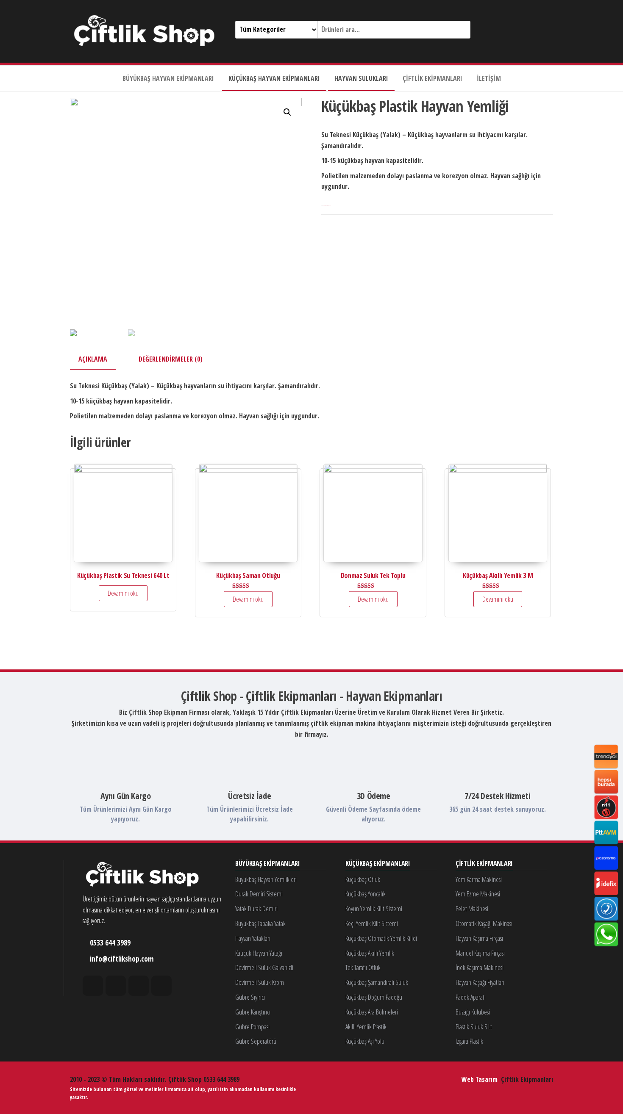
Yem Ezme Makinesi (478, 893)
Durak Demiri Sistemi (259, 893)
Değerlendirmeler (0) (171, 359)
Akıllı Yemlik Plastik (366, 1026)
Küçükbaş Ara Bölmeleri (371, 1012)
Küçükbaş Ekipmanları (377, 864)
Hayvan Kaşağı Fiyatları (480, 982)
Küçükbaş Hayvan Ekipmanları (274, 78)
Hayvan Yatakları (252, 938)
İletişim (489, 78)
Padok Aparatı (471, 997)
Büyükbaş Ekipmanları (267, 864)
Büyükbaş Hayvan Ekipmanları (168, 78)
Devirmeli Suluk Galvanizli (264, 967)
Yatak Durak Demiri (256, 908)
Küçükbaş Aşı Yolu (364, 1041)
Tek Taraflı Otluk (363, 967)
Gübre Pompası (252, 1026)
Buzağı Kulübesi (473, 1012)
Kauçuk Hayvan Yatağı (258, 953)
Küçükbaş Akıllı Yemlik (369, 953)
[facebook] (93, 986)
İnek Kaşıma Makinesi (479, 967)
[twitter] (138, 986)
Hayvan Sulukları (361, 78)
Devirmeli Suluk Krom (259, 982)
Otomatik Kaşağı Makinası (484, 923)
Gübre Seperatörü (255, 1041)
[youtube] (161, 986)
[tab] (99, 360)
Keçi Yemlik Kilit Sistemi (371, 923)
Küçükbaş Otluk (362, 879)
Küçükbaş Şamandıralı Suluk (376, 982)
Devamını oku (123, 593)
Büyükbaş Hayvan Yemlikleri (266, 879)
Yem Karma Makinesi (479, 879)
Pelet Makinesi (472, 908)
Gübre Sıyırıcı (250, 997)
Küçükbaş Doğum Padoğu (373, 997)
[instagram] (116, 986)
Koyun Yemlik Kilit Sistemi (373, 908)
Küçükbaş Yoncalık (365, 893)
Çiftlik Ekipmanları (432, 78)
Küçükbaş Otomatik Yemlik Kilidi (381, 938)
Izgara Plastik (469, 1041)
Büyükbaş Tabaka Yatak (260, 923)
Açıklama (92, 359)
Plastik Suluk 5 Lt (474, 1026)
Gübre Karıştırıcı (252, 1012)
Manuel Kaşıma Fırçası (480, 953)
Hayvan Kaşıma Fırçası (479, 938)
